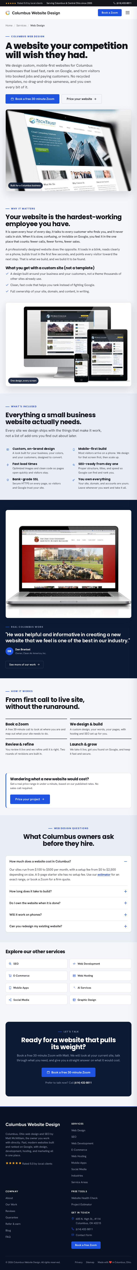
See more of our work (22, 664)
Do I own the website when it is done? (34, 903)
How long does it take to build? (30, 891)
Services (21, 25)
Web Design (78, 1130)
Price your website (79, 99)
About (9, 1198)
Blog (8, 1230)
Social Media (21, 1000)
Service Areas (79, 1182)
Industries (77, 1175)
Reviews (10, 1211)
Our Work (11, 1204)
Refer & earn (13, 1224)
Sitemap (90, 1262)
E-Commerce (21, 975)
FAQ (8, 1237)
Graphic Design (87, 1000)
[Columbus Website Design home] (33, 12)
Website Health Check (84, 1198)
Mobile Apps (21, 988)
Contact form (84, 1235)
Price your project (27, 799)
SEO (16, 963)
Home (9, 25)
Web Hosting (85, 975)
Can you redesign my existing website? (35, 926)
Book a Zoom (110, 12)
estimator (104, 874)
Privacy (79, 1262)
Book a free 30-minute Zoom (34, 99)
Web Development (89, 963)
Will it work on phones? (25, 915)
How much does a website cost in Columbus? (40, 861)
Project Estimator (81, 1204)
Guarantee (12, 1217)
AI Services (84, 988)
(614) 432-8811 (124, 3)
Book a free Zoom (86, 1245)
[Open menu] (127, 13)
